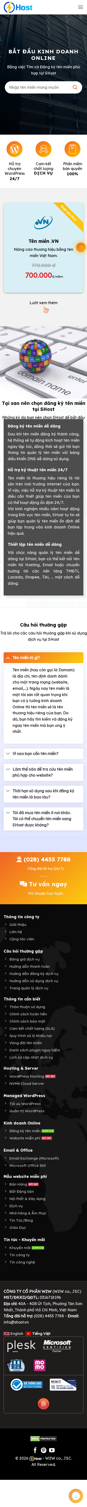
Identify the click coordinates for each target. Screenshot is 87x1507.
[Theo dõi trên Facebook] (35, 1451)
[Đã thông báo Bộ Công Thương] (26, 1384)
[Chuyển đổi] (8, 657)
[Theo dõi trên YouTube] (52, 1451)
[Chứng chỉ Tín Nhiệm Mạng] (63, 1384)
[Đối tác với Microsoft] (57, 1346)
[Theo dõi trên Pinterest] (43, 1451)
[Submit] (75, 87)
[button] (80, 7)
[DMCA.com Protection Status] (43, 1438)
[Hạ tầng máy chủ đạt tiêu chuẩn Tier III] (17, 1365)
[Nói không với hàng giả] (43, 1403)
